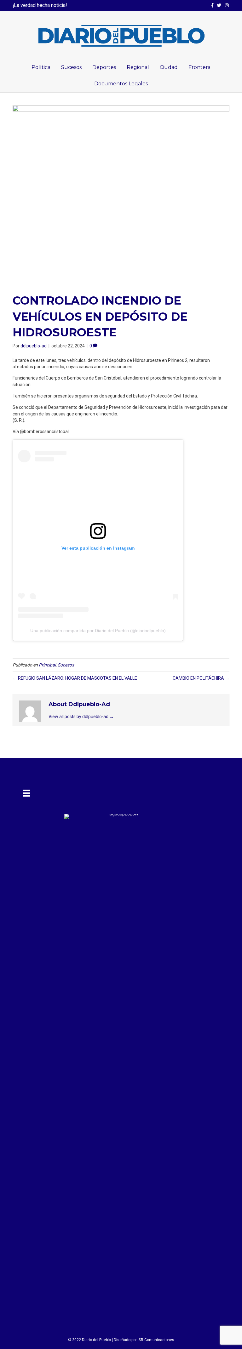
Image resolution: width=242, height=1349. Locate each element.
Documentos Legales (121, 84)
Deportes (104, 67)
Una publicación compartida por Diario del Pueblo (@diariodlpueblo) (98, 630)
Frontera (199, 67)
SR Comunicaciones (156, 1340)
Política (41, 67)
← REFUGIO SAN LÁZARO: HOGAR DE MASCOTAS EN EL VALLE (75, 678)
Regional (138, 67)
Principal (47, 664)
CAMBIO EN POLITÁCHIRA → (201, 678)
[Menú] (27, 793)
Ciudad (169, 67)
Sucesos (71, 67)
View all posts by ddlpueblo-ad (81, 716)
